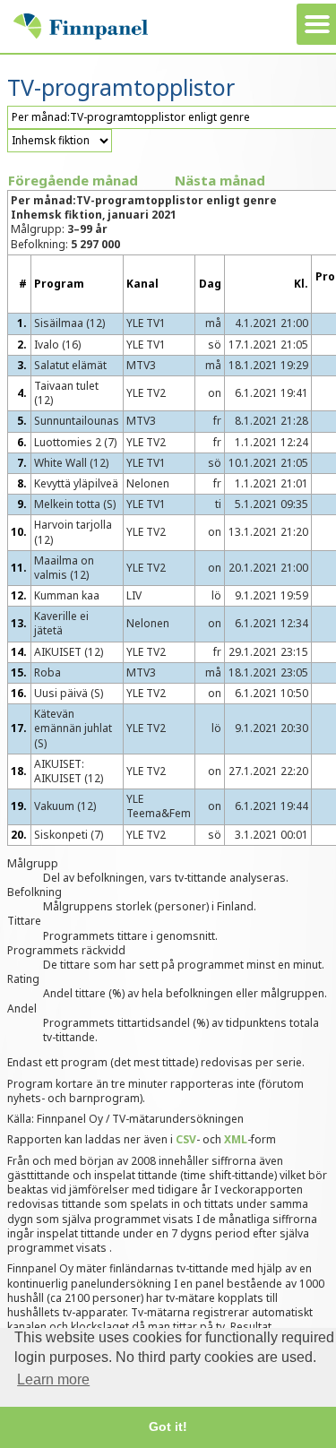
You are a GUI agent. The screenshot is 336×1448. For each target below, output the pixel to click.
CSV (186, 1139)
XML (235, 1139)
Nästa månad (220, 180)
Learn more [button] (53, 1379)
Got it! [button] (168, 1426)
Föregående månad (73, 180)
